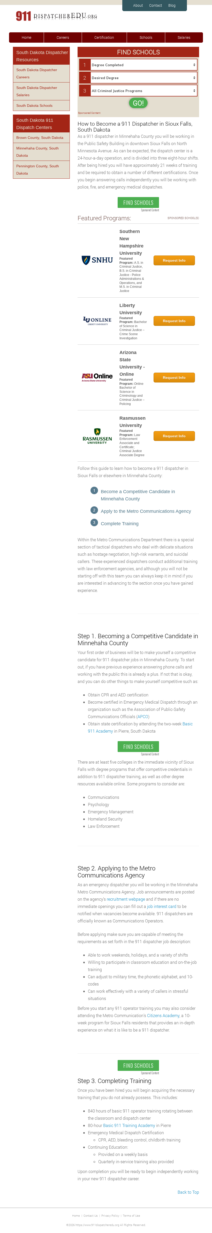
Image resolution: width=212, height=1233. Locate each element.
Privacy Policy (110, 1215)
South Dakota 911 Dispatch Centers (34, 124)
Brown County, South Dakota (39, 138)
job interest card (161, 906)
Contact (155, 5)
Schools (146, 37)
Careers (63, 37)
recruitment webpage (126, 899)
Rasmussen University (132, 422)
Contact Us (91, 1215)
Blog (172, 5)
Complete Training (120, 523)
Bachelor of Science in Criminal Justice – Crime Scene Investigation (133, 330)
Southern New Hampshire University (131, 242)
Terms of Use (131, 1215)
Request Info (174, 260)
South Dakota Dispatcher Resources (42, 56)
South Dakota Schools (34, 105)
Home (26, 37)
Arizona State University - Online (132, 363)
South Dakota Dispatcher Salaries (36, 91)
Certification (104, 37)
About (138, 5)
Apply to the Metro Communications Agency (146, 511)
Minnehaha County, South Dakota (37, 151)
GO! (138, 103)
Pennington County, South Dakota (37, 169)
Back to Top (188, 1192)
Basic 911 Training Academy (129, 1125)
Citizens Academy (163, 1015)
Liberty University (130, 309)
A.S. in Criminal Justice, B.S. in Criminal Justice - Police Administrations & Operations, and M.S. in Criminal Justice (131, 277)
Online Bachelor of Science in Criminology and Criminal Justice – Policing (132, 394)
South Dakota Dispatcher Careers (36, 73)
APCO (143, 716)
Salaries (184, 37)
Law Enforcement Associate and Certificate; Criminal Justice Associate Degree (132, 445)
